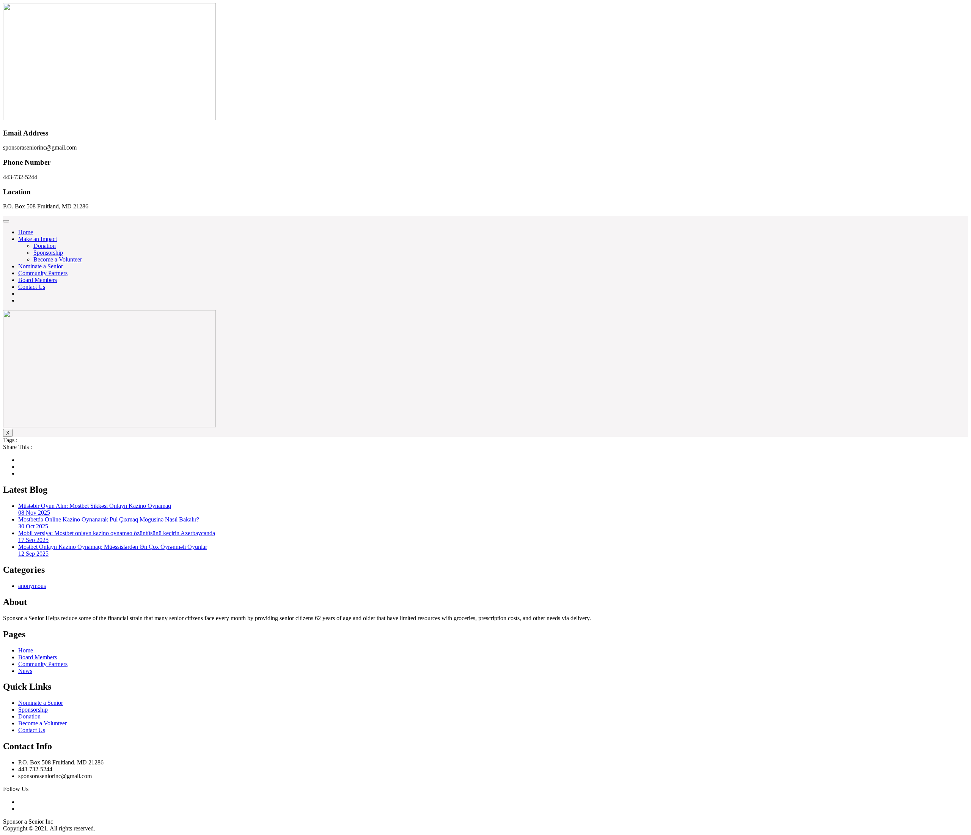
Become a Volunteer (57, 259)
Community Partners (43, 273)
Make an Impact (37, 239)
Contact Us (31, 287)
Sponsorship (48, 252)
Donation (44, 246)
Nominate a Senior (40, 266)
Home (25, 232)
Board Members (37, 280)
